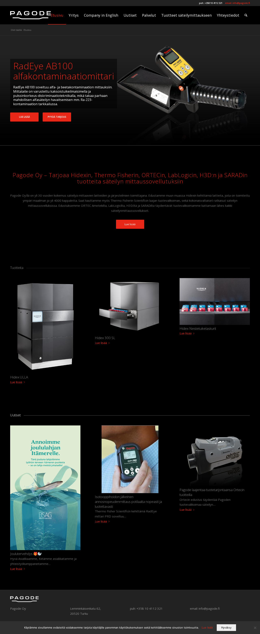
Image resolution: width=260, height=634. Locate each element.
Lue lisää (24, 117)
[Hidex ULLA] (45, 326)
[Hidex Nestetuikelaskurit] (215, 301)
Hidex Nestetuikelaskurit (198, 328)
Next (251, 91)
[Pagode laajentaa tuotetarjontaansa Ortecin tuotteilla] (215, 455)
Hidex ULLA (19, 377)
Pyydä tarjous (57, 117)
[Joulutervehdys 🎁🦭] (45, 487)
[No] (255, 628)
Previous (9, 91)
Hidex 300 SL (105, 337)
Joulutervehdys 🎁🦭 (26, 553)
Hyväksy (226, 627)
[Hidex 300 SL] (130, 306)
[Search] (246, 15)
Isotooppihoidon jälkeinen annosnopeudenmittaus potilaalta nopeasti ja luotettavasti (128, 501)
